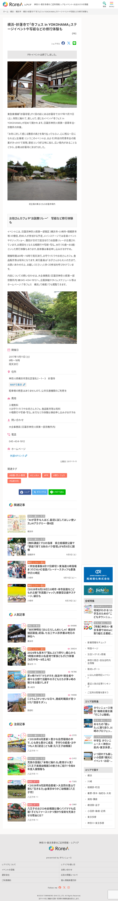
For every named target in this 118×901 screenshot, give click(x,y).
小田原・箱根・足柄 (96, 811)
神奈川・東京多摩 (95, 823)
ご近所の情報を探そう (97, 692)
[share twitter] (69, 43)
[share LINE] (74, 43)
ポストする (41, 492)
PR (46, 475)
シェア (27, 492)
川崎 (89, 781)
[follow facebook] (60, 887)
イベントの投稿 (8, 869)
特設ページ (92, 648)
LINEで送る (58, 492)
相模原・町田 (93, 787)
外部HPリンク (17, 455)
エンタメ (35, 475)
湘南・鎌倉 (92, 799)
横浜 (89, 775)
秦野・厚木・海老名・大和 (99, 793)
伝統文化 (15, 481)
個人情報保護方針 (68, 880)
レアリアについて (9, 864)
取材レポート (93, 669)
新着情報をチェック (96, 642)
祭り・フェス (60, 475)
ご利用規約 (6, 880)
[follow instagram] (68, 887)
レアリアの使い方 (68, 864)
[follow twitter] (64, 887)
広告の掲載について (69, 875)
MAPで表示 (16, 384)
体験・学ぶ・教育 (18, 475)
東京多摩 (91, 817)
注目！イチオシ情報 (96, 654)
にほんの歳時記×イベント (98, 676)
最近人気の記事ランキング (99, 685)
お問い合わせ (66, 869)
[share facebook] (63, 43)
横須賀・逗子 (93, 805)
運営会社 (5, 875)
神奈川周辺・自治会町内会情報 (99, 661)
